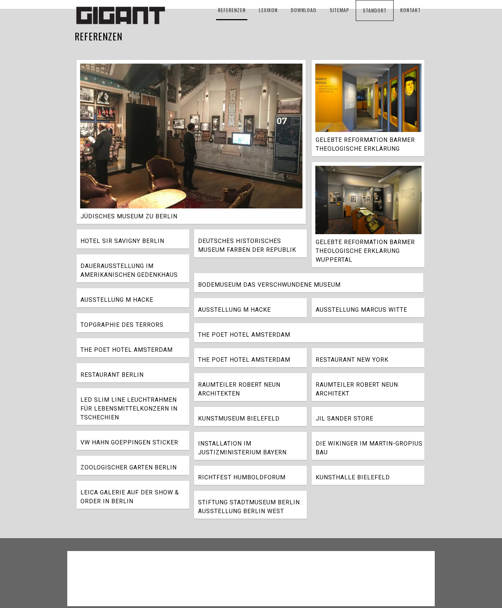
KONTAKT (410, 10)
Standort (375, 10)
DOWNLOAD (303, 10)
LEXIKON (268, 10)
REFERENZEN (231, 10)
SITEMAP (339, 10)
